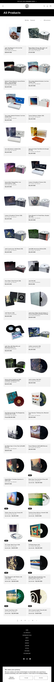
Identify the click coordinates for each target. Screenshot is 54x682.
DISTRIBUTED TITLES (27, 635)
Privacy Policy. (43, 673)
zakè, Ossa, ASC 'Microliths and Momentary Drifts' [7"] (12, 347)
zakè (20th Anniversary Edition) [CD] (37, 248)
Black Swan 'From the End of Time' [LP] (38, 479)
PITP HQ (27, 648)
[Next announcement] (51, 1)
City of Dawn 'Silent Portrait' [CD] (13, 280)
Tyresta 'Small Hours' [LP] (11, 610)
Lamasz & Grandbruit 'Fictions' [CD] (13, 215)
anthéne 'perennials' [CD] (35, 346)
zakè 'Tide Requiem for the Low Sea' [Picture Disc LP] (13, 48)
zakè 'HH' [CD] (32, 280)
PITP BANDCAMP (27, 653)
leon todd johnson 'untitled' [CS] (12, 148)
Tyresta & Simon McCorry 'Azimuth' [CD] (38, 512)
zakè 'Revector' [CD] (9, 312)
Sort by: (27, 20)
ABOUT (27, 637)
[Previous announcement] (2, 1)
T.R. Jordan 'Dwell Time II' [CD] (12, 544)
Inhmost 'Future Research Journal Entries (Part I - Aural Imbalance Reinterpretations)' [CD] (15, 82)
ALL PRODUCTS (27, 632)
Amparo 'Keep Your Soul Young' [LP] (13, 512)
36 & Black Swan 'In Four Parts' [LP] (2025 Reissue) (15, 447)
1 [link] (17, 620)
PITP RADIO (27, 650)
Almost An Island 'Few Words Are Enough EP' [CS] (39, 149)
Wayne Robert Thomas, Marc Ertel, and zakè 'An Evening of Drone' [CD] (38, 48)
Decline (41, 677)
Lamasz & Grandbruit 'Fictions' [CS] (37, 182)
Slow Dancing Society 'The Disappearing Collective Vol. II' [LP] (14, 413)
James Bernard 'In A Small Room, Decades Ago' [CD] (39, 216)
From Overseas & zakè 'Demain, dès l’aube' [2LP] (13, 577)
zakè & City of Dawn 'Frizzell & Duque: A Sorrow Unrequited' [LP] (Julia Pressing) (38, 313)
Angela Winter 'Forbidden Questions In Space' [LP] (14, 480)
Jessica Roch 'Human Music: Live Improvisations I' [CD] (13, 183)
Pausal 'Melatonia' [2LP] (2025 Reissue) (38, 446)
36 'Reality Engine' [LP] (34, 544)
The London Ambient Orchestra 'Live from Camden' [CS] (15, 116)
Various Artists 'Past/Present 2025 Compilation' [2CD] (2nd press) (13, 380)
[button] (2, 6)
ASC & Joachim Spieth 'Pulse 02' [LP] (38, 610)
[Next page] (36, 620)
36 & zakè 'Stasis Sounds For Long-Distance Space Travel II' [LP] (37, 577)
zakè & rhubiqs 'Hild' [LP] (35, 379)
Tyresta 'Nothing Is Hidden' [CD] (36, 115)
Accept (26, 677)
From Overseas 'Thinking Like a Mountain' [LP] (39, 413)
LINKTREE (27, 645)
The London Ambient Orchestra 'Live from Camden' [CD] (39, 82)
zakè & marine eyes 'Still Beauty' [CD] (14, 248)
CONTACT (27, 642)
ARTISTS (27, 640)
